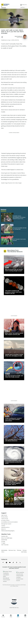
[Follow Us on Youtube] (10, 562)
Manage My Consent (6, 523)
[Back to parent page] (3, 6)
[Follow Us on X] (20, 562)
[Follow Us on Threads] (16, 562)
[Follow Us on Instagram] (6, 562)
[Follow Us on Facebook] (3, 562)
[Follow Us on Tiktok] (13, 562)
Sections (23, 7)
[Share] (2, 37)
